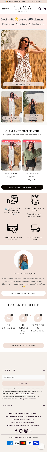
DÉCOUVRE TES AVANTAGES (23, 346)
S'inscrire (23, 383)
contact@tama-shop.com (27, 399)
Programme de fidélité (33, 416)
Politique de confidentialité (25, 393)
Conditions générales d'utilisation (22, 422)
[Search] (39, 8)
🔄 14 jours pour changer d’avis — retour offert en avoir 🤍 (12, 212)
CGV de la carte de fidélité (21, 419)
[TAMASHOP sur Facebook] (16, 431)
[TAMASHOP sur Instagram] (26, 431)
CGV (32, 419)
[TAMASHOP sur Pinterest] (20, 431)
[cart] (44, 8)
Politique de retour (30, 413)
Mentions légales (33, 425)
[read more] (23, 260)
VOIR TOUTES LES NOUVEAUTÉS (22, 187)
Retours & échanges (16, 413)
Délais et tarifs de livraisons (14, 416)
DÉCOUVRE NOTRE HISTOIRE (23, 293)
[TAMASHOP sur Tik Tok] (31, 431)
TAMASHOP (18, 437)
